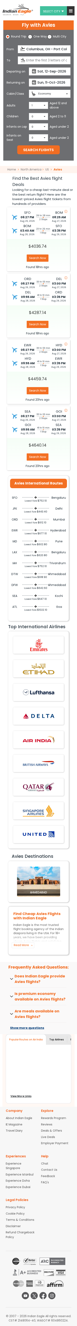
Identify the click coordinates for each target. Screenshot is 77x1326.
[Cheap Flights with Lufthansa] (38, 692)
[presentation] (22, 48)
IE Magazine (14, 1124)
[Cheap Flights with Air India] (38, 739)
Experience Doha (18, 1181)
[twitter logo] (34, 1295)
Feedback (48, 1176)
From (10, 49)
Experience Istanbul (19, 1174)
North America (31, 169)
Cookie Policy (15, 1214)
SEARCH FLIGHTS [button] (38, 149)
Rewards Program (53, 1118)
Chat (44, 1163)
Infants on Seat (14, 137)
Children (12, 116)
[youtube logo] (25, 1295)
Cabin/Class (15, 94)
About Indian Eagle (19, 1118)
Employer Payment (54, 1143)
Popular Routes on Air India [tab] (26, 1039)
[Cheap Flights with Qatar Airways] (38, 787)
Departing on (16, 71)
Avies (58, 169)
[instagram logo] (51, 1295)
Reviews (46, 1124)
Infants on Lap (17, 127)
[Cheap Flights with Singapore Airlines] (38, 810)
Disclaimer (13, 1226)
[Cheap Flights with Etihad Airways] (38, 669)
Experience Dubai (18, 1187)
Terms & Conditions (20, 1220)
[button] (71, 10)
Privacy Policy (15, 1207)
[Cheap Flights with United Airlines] (38, 834)
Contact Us (49, 1170)
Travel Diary (14, 1131)
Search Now (37, 258)
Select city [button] (51, 11)
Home (12, 169)
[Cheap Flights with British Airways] (38, 763)
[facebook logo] (43, 1295)
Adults (11, 105)
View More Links (20, 1096)
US (47, 169)
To (8, 60)
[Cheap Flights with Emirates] (38, 645)
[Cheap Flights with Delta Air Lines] (38, 716)
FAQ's (45, 1182)
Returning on (16, 83)
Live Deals (48, 1137)
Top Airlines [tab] (56, 1039)
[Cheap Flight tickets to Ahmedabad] (38, 881)
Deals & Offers (51, 1131)
